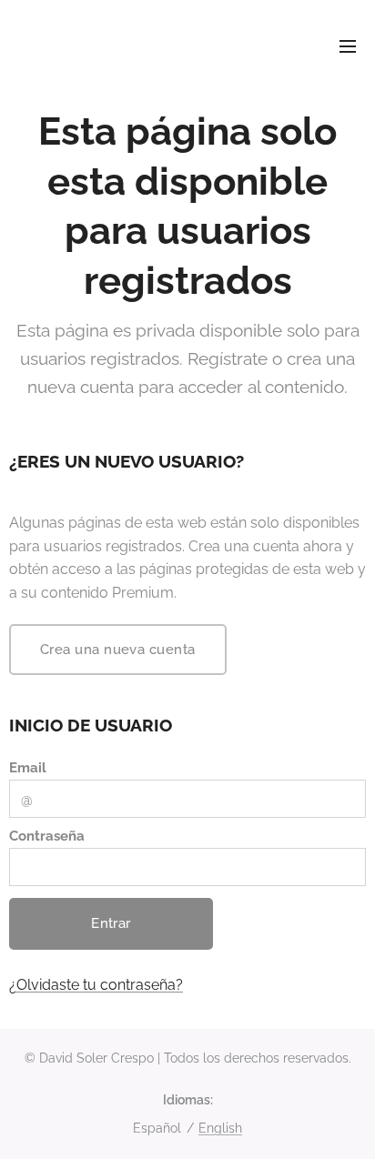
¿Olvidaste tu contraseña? (96, 984)
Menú (347, 45)
